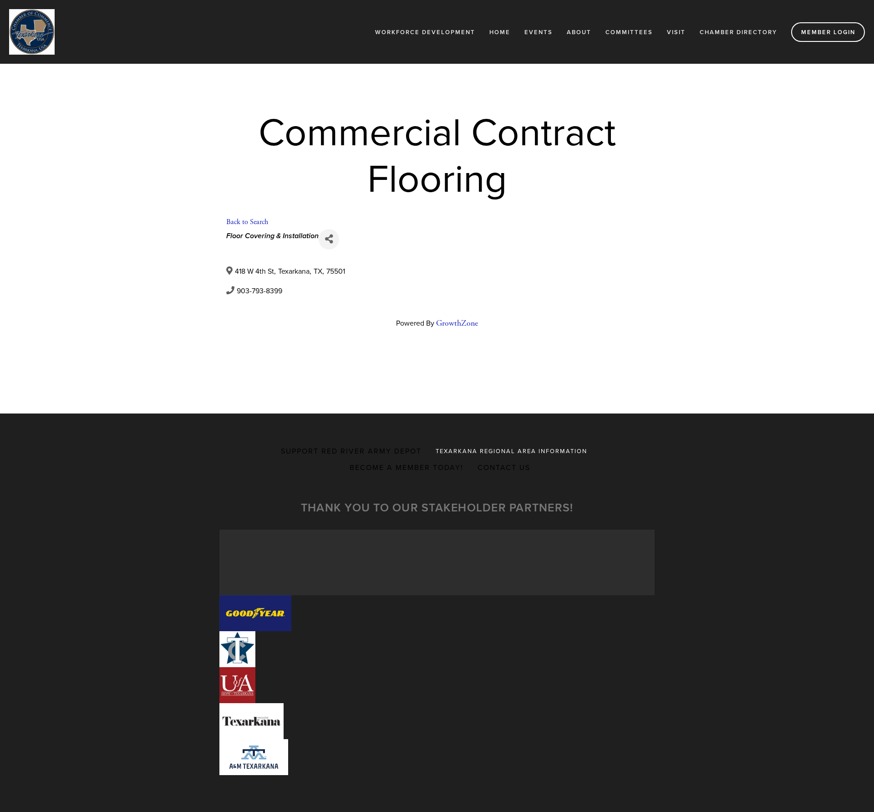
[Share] (329, 239)
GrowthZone (457, 323)
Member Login (828, 32)
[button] (255, 613)
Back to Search (247, 222)
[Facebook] (429, 357)
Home (499, 32)
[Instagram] (444, 357)
